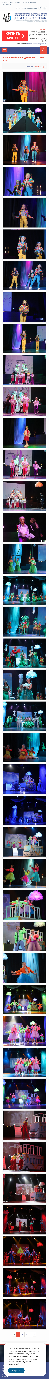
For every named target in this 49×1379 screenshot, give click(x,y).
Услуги (18, 3)
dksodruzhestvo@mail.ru (36, 43)
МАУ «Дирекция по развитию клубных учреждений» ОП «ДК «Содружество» (24, 19)
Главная (29, 67)
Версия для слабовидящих (26, 8)
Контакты (7, 5)
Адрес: (43, 29)
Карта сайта (8, 3)
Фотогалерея (40, 67)
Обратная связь (30, 3)
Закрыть (16, 1370)
